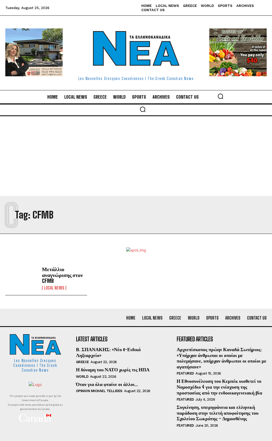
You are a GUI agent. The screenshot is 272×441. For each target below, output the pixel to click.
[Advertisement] (136, 156)
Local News (54, 288)
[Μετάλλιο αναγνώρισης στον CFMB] (21, 278)
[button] (220, 96)
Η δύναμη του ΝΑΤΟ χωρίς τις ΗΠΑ (113, 369)
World (82, 377)
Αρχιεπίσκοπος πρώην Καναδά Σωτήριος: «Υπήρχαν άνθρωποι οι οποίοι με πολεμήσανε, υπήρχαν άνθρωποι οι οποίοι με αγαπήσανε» (221, 357)
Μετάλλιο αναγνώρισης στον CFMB (62, 275)
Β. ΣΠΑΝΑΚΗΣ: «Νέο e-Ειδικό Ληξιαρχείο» (108, 352)
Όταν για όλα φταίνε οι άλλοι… (107, 384)
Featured (185, 373)
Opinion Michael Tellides (99, 391)
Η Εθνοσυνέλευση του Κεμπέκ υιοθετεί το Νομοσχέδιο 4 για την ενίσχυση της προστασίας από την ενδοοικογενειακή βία (219, 386)
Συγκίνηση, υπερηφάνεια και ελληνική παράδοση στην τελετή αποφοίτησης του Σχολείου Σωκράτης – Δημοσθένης (217, 412)
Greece (82, 362)
